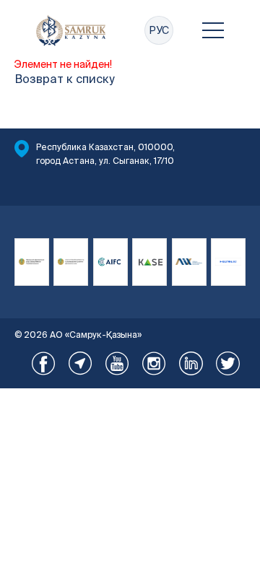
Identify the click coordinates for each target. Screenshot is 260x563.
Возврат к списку (64, 78)
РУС (159, 30)
